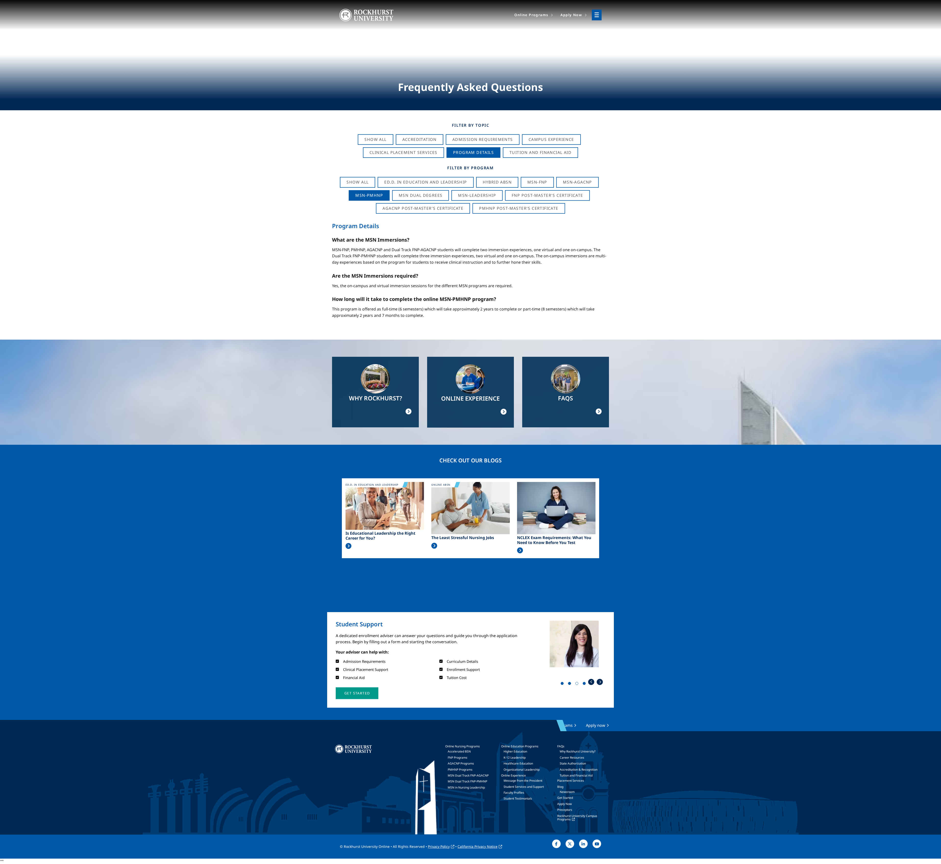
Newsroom (567, 792)
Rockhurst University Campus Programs (577, 817)
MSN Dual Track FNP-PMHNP (467, 781)
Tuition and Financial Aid (576, 775)
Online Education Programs (519, 746)
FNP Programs (457, 757)
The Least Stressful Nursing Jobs (462, 537)
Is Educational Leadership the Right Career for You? (380, 535)
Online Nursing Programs (462, 746)
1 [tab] (563, 684)
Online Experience (513, 775)
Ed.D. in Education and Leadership (425, 182)
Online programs (557, 725)
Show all (358, 182)
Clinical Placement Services (403, 152)
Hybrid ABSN (497, 182)
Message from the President (523, 780)
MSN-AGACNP (577, 182)
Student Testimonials (518, 798)
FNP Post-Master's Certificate (547, 195)
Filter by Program (470, 168)
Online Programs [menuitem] (531, 14)
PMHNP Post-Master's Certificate (518, 208)
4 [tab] (585, 684)
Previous (591, 682)
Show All (375, 139)
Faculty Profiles (514, 792)
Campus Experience (551, 139)
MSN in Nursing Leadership (466, 787)
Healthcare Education (518, 763)
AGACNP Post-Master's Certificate (423, 208)
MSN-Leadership (477, 195)
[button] (357, 693)
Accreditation (419, 139)
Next (600, 682)
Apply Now (564, 804)
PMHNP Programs (460, 769)
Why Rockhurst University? (577, 751)
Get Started (565, 798)
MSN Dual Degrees (420, 195)
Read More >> (348, 546)
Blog (560, 787)
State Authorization (573, 763)
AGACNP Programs (461, 763)
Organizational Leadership (522, 769)
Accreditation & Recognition (578, 769)
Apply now (595, 725)
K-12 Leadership (515, 757)
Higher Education (515, 751)
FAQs (560, 746)
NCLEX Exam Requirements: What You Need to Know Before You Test (554, 540)
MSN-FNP (537, 182)
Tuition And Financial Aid (540, 152)
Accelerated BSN (459, 751)
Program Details (473, 152)
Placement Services (570, 780)
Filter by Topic (470, 125)
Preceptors (564, 810)
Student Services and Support (524, 787)
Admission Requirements (482, 139)
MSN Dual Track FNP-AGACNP (468, 775)
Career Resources (572, 757)
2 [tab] (570, 684)
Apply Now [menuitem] (571, 14)
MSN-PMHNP (369, 195)
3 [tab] (577, 684)
